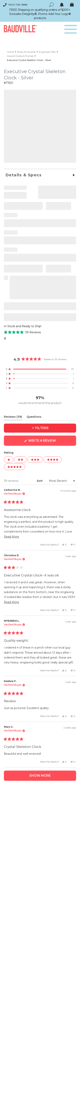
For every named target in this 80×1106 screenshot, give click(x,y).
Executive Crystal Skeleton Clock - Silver (29, 60)
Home (10, 51)
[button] (22, 332)
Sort (40, 481)
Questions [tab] (34, 417)
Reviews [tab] (13, 417)
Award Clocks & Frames (20, 55)
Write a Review (50, 442)
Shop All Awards (26, 51)
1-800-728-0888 (17, 4)
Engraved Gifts (47, 51)
